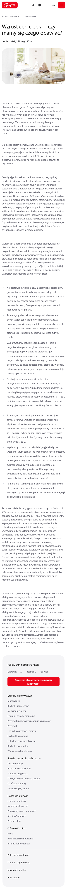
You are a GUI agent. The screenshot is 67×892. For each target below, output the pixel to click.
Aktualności (30, 16)
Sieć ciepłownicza (16, 710)
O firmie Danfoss (17, 828)
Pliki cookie (13, 877)
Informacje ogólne (17, 870)
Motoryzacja (13, 700)
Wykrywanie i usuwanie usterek (23, 778)
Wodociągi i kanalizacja (19, 750)
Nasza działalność (17, 796)
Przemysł (12, 725)
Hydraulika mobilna (17, 735)
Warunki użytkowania (18, 862)
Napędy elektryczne (17, 806)
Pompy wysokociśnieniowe (21, 811)
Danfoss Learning (16, 783)
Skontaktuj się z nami (18, 788)
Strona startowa (9, 16)
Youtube (43, 671)
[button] (46, 5)
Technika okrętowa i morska (21, 730)
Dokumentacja (15, 763)
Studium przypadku (17, 773)
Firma (10, 833)
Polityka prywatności (18, 854)
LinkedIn (12, 671)
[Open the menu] (61, 5)
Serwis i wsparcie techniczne (24, 758)
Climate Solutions (16, 801)
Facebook (31, 671)
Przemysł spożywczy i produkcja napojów (29, 720)
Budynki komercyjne (18, 705)
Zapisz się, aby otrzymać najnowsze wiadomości (33, 681)
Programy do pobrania (19, 768)
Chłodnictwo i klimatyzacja (21, 740)
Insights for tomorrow (18, 843)
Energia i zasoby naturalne (21, 715)
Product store (14, 821)
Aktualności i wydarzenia (20, 838)
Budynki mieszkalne (17, 745)
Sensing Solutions (16, 816)
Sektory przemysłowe (19, 696)
